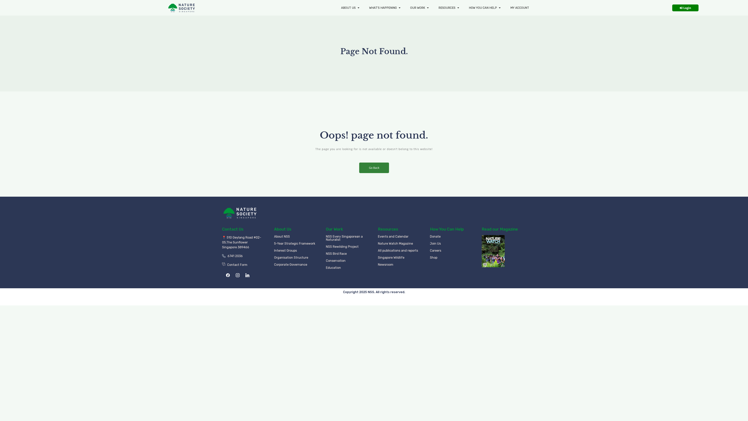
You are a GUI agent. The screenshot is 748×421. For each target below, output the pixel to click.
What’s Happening (383, 8)
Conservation (336, 261)
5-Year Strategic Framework (294, 243)
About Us (348, 8)
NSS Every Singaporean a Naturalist (344, 238)
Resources (446, 8)
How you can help (483, 8)
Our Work (417, 8)
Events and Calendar (393, 236)
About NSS (282, 236)
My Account (519, 8)
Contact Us (232, 229)
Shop (433, 257)
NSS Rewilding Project (342, 247)
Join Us (435, 243)
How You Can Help (447, 229)
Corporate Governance (290, 264)
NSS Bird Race (336, 254)
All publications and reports (398, 250)
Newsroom (385, 264)
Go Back (374, 168)
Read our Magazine (500, 229)
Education (333, 268)
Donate (435, 236)
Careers (435, 250)
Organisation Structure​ (291, 257)
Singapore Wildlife (391, 257)
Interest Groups (285, 250)
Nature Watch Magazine (395, 243)
